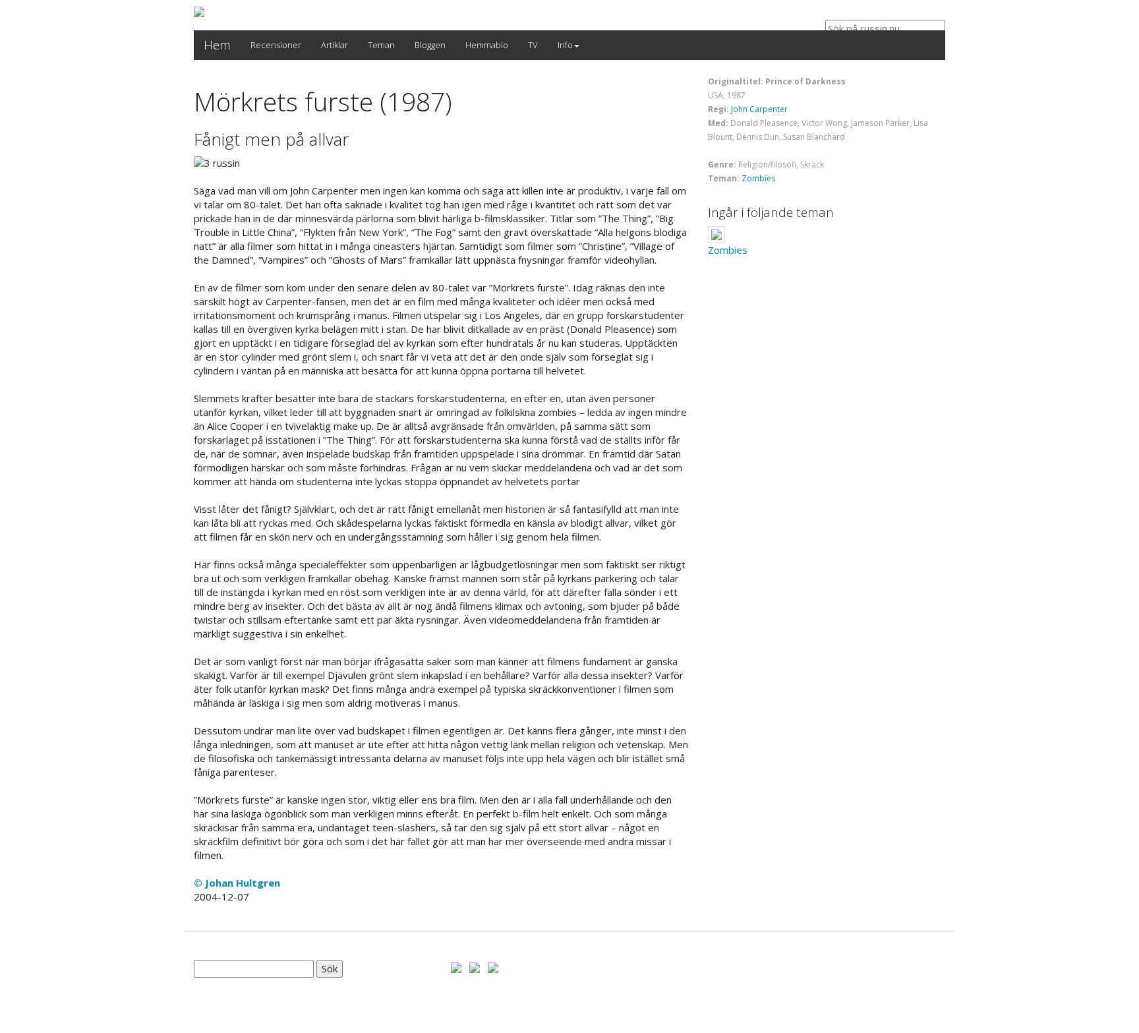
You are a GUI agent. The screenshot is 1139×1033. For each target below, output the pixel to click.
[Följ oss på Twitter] (474, 966)
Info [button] (565, 45)
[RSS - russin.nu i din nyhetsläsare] (493, 966)
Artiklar (334, 45)
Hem (217, 44)
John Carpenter (759, 109)
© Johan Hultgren (237, 882)
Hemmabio (486, 45)
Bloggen (430, 45)
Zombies (758, 178)
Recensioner (275, 45)
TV (533, 45)
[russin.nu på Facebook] (456, 966)
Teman (381, 45)
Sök (329, 968)
